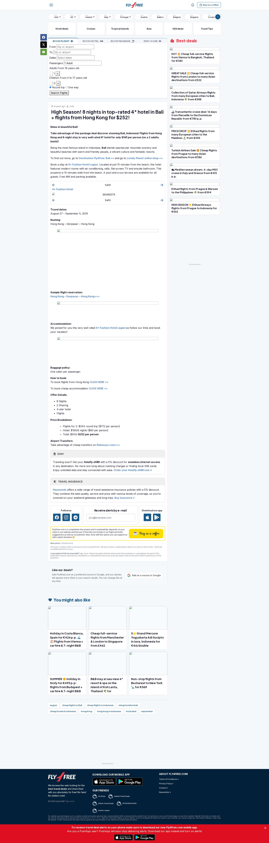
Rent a (151, 40)
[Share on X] (43, 44)
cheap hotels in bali (128, 705)
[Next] (217, 16)
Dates (52, 57)
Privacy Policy (96, 818)
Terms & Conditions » (169, 779)
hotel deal (131, 711)
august (53, 705)
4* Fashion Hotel (62, 189)
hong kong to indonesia (109, 711)
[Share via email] (43, 52)
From (52, 46)
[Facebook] (57, 517)
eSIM (60, 453)
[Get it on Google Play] (156, 517)
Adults (53, 68)
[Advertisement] (107, 739)
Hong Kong (86, 711)
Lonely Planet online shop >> (145, 158)
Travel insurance (70, 481)
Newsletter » (165, 792)
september (147, 711)
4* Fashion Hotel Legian (83, 164)
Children (54, 77)
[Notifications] (193, 5)
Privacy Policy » (166, 783)
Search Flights (59, 92)
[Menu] (51, 5)
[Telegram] (75, 517)
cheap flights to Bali (72, 705)
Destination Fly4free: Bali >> (96, 158)
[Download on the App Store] (147, 517)
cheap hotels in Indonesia (63, 711)
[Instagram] (66, 517)
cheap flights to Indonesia (100, 705)
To (50, 52)
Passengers (56, 63)
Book (61, 40)
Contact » (163, 788)
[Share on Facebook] (43, 37)
